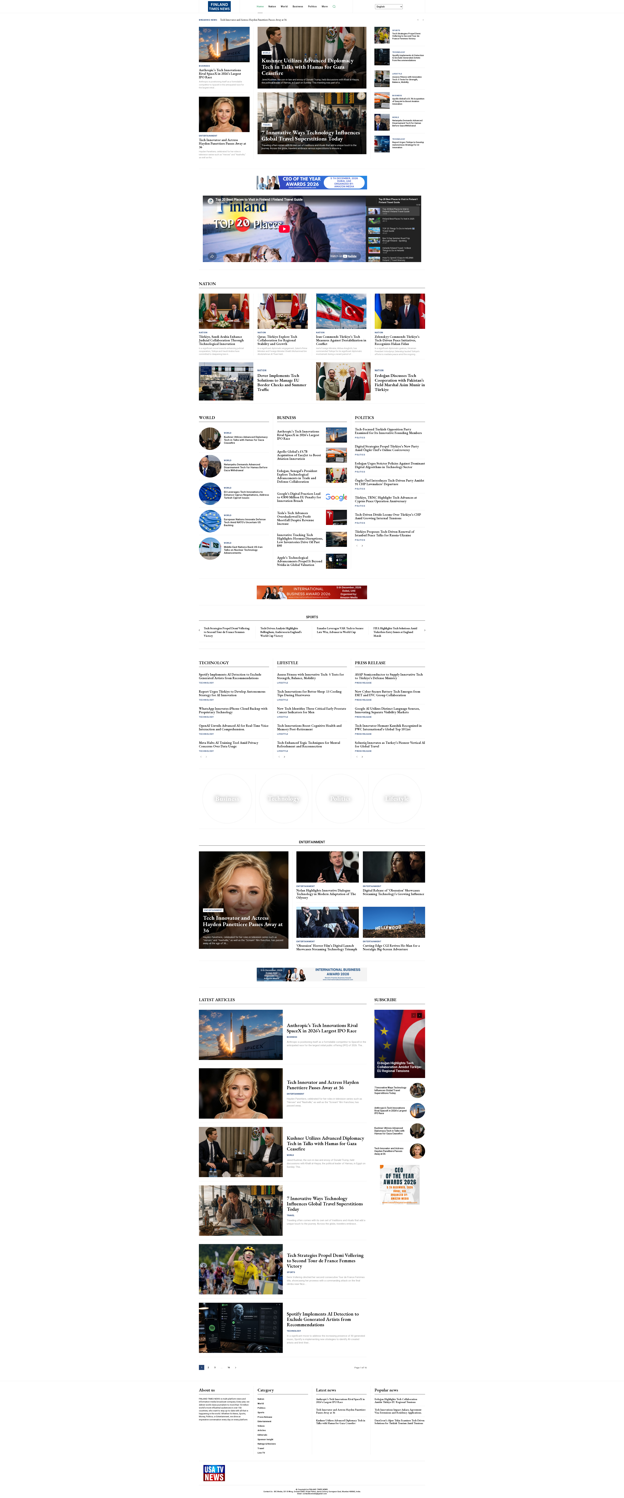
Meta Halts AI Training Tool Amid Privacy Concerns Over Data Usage (228, 744)
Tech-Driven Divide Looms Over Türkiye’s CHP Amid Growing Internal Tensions (388, 516)
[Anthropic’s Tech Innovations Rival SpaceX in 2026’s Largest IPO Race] (224, 44)
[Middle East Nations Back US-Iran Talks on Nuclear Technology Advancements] (210, 548)
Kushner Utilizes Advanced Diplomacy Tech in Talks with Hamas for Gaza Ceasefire (308, 67)
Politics (360, 437)
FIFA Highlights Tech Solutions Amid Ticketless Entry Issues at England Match (395, 632)
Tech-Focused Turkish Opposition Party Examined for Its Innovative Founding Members (388, 431)
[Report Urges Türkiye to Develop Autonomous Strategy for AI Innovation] (382, 144)
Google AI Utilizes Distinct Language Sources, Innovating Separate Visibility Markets (387, 710)
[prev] (418, 20)
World (267, 53)
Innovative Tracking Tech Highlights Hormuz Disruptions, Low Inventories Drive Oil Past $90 (300, 540)
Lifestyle (397, 74)
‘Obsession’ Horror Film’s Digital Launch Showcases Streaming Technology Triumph (326, 947)
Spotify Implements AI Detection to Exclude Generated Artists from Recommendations (408, 58)
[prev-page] (357, 546)
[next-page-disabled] (425, 630)
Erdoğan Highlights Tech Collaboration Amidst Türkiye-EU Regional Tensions (399, 1067)
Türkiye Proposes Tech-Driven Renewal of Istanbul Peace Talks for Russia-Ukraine (384, 533)
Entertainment (208, 136)
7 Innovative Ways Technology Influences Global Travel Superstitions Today (311, 135)
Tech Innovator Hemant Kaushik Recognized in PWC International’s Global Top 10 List (388, 727)
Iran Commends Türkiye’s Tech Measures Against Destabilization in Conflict (341, 340)
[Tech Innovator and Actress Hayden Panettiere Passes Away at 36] (224, 114)
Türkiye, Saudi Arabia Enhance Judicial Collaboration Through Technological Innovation (221, 340)
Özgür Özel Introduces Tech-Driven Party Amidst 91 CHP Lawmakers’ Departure (389, 482)
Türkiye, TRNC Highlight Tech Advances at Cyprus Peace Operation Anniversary (386, 499)
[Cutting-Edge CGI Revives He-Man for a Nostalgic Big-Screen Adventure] (394, 922)
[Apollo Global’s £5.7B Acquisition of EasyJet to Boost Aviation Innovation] (382, 100)
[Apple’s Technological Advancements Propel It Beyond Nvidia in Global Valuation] (336, 561)
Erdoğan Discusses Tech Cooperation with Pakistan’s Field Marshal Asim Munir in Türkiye (400, 382)
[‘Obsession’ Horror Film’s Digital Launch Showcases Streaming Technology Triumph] (327, 922)
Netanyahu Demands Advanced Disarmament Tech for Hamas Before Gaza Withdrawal (407, 123)
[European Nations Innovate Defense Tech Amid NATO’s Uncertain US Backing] (210, 521)
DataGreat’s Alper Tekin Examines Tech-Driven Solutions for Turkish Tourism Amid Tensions (399, 1422)
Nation (203, 332)
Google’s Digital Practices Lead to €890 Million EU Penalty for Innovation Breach (299, 497)
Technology (398, 52)
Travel (267, 125)
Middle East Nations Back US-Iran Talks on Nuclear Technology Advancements (243, 550)
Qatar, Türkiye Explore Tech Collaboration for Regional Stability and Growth (277, 340)
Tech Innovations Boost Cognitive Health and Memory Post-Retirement (309, 727)
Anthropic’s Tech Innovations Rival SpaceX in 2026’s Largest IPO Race (257, 19)
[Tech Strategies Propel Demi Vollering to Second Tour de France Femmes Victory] (382, 35)
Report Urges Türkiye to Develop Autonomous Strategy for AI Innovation (408, 145)
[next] (423, 20)
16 (229, 1367)
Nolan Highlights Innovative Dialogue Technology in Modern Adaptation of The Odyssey (326, 894)
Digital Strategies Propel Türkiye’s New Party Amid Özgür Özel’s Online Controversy (387, 448)
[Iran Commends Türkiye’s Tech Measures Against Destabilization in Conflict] (341, 311)
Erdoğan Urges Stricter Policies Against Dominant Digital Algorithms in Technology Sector (390, 465)
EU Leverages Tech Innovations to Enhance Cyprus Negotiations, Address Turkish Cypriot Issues (246, 495)
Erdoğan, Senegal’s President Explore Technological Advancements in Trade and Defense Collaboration (297, 476)
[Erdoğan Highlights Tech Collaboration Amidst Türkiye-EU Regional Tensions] (399, 1044)
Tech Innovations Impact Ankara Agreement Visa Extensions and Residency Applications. (398, 1411)
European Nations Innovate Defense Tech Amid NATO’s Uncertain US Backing (245, 522)
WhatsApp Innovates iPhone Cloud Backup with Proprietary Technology (233, 710)
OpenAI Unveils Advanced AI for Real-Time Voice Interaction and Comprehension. (233, 727)
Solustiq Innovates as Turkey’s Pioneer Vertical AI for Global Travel (390, 744)
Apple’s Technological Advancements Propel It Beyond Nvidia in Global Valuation (299, 561)
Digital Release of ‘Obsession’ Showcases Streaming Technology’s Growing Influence (393, 892)
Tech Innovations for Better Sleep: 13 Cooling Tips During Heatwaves (309, 693)
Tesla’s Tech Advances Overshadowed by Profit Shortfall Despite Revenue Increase (295, 518)
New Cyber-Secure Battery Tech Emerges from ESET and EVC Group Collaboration (387, 693)
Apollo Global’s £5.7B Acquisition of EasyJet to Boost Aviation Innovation (408, 101)
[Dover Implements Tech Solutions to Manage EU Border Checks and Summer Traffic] (226, 381)
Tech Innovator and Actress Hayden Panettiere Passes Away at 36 (222, 143)
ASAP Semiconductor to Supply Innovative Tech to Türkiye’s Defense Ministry (389, 676)
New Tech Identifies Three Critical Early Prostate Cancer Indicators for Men (311, 710)
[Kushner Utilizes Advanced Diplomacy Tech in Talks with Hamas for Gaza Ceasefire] (210, 438)
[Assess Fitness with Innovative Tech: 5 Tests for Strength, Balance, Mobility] (382, 78)
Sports (396, 30)
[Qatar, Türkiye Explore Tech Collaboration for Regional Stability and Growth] (283, 311)
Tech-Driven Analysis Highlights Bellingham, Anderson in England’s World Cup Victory (281, 632)
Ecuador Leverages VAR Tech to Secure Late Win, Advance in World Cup (340, 630)
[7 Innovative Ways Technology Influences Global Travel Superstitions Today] (241, 1210)
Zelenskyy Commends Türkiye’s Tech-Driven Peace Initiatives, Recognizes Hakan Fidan (397, 340)
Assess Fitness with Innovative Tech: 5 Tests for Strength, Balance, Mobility (407, 79)
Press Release (363, 683)
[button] (334, 6)
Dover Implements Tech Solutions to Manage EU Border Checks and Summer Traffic (281, 382)
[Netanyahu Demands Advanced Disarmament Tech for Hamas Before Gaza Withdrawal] (382, 122)
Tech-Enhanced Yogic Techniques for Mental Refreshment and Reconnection (308, 744)
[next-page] (362, 546)
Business (204, 66)
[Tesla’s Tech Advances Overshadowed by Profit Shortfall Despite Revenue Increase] (336, 517)
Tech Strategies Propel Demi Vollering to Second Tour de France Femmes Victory (406, 36)
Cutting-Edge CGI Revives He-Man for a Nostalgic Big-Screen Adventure (391, 947)
